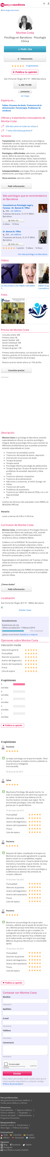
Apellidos (7, 1009)
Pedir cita (26, 49)
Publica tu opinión (26, 72)
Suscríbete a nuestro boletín (15, 1150)
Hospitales (23, 1112)
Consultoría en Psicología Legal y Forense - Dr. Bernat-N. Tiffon (18, 206)
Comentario (8, 1042)
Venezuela (19, 1137)
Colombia (17, 1135)
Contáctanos (22, 1125)
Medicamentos (25, 1115)
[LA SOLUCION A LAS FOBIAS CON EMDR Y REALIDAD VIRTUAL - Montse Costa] (18, 283)
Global (32, 1137)
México (6, 1137)
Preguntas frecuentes (9, 1118)
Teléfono (7, 1030)
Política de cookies (21, 1127)
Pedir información (16, 186)
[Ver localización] (25, 607)
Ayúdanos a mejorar (29, 634)
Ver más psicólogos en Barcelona (32, 254)
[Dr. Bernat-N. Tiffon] (42, 243)
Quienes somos (7, 1125)
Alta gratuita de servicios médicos (15, 1100)
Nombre (6, 997)
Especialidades (6, 1110)
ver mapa (25, 96)
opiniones (32, 65)
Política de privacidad (12, 1084)
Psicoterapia (21, 108)
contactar (25, 91)
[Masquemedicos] (12, 4)
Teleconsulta (26, 58)
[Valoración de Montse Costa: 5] (19, 66)
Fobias (5, 105)
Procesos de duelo (17, 105)
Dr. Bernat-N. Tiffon (12, 231)
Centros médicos (7, 1112)
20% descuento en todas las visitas (21, 126)
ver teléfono (16, 211)
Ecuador (30, 1135)
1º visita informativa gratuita (18, 130)
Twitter (29, 1144)
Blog (5, 1144)
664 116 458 (26, 85)
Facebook (16, 1144)
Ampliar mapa (25, 610)
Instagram (7, 1147)
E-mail (6, 1018)
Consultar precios (16, 370)
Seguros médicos (24, 1110)
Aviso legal (5, 1127)
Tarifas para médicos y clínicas (13, 1103)
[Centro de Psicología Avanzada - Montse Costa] (13, 311)
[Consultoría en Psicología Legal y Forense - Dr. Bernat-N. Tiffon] (42, 212)
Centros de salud (7, 1115)
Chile (5, 1135)
